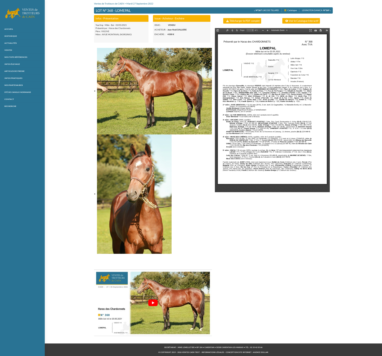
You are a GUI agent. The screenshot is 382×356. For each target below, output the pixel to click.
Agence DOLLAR (260, 352)
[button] (242, 21)
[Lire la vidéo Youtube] (153, 303)
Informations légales (213, 352)
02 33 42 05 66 (256, 347)
